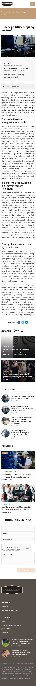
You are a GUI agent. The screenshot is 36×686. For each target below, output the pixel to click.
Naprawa (23, 71)
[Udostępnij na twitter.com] (22, 322)
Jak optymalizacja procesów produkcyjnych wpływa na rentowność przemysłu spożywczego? (20, 433)
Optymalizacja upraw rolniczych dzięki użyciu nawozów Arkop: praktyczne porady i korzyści (22, 641)
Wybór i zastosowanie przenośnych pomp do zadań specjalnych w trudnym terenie (17, 376)
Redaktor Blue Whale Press (13, 65)
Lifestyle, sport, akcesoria (11, 625)
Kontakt (4, 607)
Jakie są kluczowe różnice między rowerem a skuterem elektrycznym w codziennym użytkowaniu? (22, 420)
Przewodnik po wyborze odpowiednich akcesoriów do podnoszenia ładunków (21, 652)
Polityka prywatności (9, 610)
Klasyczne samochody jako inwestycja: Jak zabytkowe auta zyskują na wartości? (22, 408)
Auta (3, 622)
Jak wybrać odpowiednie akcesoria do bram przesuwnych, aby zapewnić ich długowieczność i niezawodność (17, 351)
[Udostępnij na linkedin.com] (26, 322)
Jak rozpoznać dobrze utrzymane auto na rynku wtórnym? (22, 397)
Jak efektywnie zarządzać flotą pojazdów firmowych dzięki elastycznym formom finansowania (16, 509)
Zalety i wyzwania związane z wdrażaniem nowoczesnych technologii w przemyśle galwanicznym (16, 476)
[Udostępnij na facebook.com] (18, 322)
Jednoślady (5, 629)
